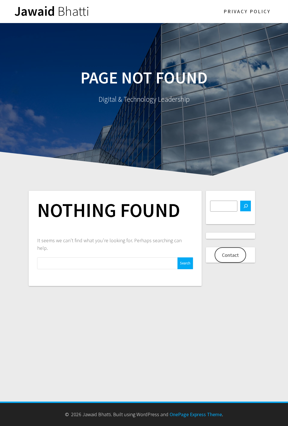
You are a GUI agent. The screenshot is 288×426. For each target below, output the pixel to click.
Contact (230, 255)
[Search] (245, 206)
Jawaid (51, 11)
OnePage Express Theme (196, 414)
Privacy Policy (247, 11)
